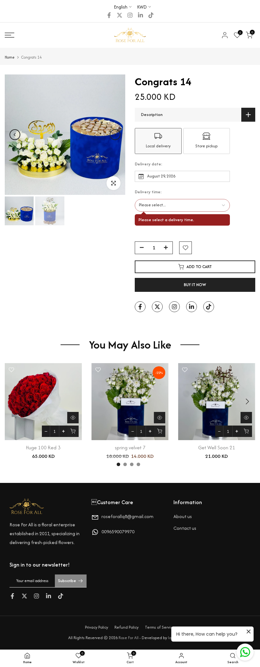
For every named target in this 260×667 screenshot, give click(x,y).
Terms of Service (160, 627)
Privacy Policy (96, 627)
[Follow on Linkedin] (140, 15)
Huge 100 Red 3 (43, 447)
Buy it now (195, 285)
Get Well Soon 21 (216, 447)
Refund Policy (126, 627)
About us (182, 516)
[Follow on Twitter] (119, 15)
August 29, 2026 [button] (161, 176)
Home (10, 57)
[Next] (115, 134)
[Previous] (15, 134)
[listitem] (158, 141)
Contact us (184, 528)
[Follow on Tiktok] (151, 15)
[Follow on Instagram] (130, 15)
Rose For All (129, 638)
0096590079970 (117, 531)
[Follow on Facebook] (109, 15)
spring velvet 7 (130, 447)
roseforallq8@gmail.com (127, 516)
